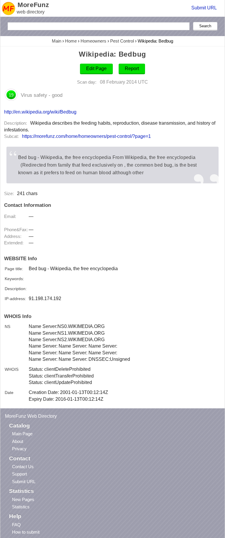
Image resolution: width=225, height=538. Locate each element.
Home (71, 40)
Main (56, 40)
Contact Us (23, 466)
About (17, 441)
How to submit (26, 531)
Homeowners (93, 40)
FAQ (16, 524)
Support (19, 473)
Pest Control (122, 40)
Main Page (22, 433)
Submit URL (204, 7)
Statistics (21, 506)
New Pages (23, 499)
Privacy (19, 448)
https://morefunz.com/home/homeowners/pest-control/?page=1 (86, 136)
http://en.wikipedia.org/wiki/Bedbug (40, 111)
